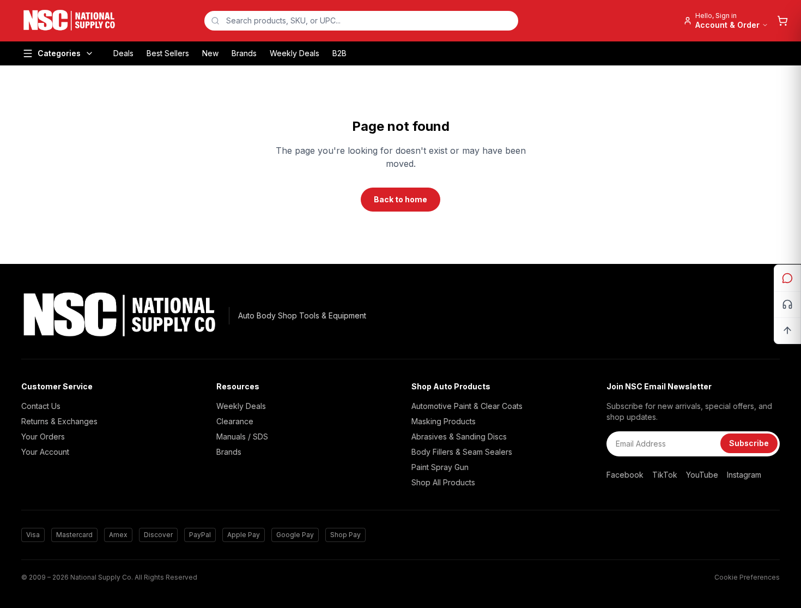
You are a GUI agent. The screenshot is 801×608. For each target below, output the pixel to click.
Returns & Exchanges (59, 421)
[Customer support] (787, 304)
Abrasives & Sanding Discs (459, 436)
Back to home (400, 199)
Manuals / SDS (242, 436)
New (210, 53)
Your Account (45, 451)
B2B (339, 53)
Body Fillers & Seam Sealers (461, 451)
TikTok (664, 474)
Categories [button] (59, 53)
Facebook (625, 474)
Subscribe (749, 443)
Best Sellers (168, 53)
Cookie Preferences (747, 577)
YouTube (702, 474)
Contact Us (40, 406)
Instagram (744, 474)
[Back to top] (787, 330)
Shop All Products (443, 482)
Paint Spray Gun (440, 467)
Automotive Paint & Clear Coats (467, 406)
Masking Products (443, 421)
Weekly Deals (294, 53)
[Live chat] (787, 278)
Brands (244, 53)
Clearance (234, 421)
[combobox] (361, 21)
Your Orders (43, 436)
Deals (123, 53)
